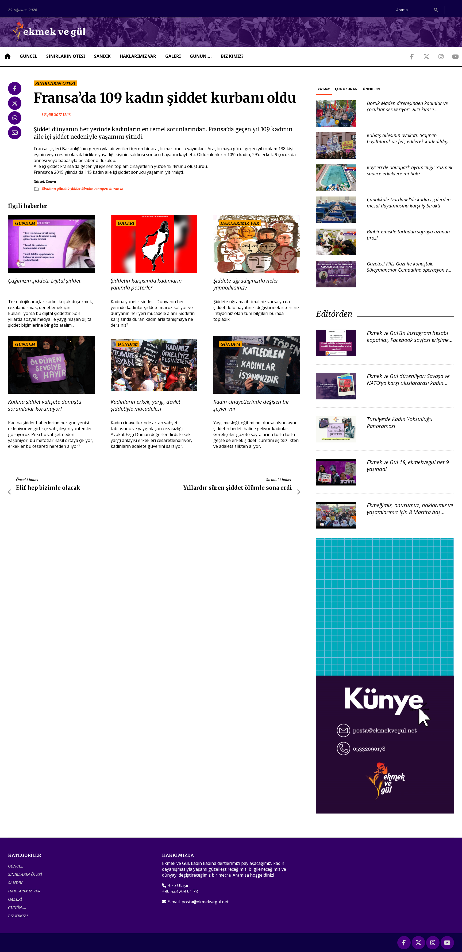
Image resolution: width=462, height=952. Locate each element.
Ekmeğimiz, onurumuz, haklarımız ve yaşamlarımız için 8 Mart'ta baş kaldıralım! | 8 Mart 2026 (410, 512)
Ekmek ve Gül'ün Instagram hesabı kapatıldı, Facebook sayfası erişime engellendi (408, 339)
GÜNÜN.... (201, 56)
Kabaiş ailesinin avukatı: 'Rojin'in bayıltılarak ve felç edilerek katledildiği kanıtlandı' (408, 141)
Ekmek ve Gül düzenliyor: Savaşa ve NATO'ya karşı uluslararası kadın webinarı (408, 383)
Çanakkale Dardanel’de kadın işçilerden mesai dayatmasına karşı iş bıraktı (409, 202)
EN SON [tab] (324, 89)
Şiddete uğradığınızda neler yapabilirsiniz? (245, 284)
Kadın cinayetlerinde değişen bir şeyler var (251, 405)
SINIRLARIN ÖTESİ (65, 56)
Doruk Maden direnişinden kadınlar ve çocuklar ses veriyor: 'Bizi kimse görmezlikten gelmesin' (407, 109)
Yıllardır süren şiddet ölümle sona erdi (237, 487)
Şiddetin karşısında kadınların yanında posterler (146, 284)
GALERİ (173, 56)
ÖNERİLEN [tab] (371, 89)
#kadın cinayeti (95, 189)
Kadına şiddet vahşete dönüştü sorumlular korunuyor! (45, 405)
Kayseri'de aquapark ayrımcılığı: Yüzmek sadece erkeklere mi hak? (409, 170)
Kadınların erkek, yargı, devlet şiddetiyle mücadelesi (145, 405)
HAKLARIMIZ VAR (138, 56)
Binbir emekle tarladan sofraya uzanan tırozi (408, 234)
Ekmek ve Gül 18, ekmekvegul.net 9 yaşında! (408, 465)
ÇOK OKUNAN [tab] (346, 89)
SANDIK (102, 56)
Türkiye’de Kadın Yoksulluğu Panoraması (400, 422)
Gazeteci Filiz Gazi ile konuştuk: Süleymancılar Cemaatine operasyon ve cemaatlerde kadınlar (408, 269)
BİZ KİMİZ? (232, 56)
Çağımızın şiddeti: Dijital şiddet (44, 280)
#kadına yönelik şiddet (61, 189)
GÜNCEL (28, 56)
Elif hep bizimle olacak (48, 487)
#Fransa (116, 189)
